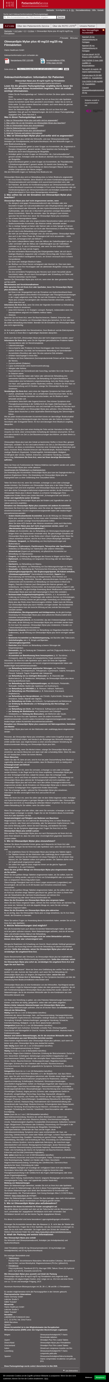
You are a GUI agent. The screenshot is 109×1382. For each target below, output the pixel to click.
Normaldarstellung (83, 10)
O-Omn (31, 31)
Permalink (65, 38)
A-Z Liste (9, 26)
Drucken (75, 38)
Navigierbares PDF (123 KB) (22, 60)
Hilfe (94, 10)
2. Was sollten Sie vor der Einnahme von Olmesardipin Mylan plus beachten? (35, 123)
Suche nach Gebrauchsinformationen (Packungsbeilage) (25, 14)
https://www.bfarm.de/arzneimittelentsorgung (53, 1232)
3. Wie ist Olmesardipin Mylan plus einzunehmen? (24, 126)
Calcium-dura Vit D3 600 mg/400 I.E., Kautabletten (92, 76)
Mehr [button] (46, 1379)
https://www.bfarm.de (20, 1196)
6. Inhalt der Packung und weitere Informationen (23, 133)
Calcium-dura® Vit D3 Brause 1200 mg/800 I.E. (92, 55)
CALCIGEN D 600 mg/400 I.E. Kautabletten (92, 82)
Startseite (50, 10)
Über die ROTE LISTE (64, 25)
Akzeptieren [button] (100, 1377)
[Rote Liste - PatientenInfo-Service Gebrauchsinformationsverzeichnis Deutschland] (26, 8)
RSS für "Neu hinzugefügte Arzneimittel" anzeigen (103, 30)
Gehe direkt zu (10, 69)
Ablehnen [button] (88, 1377)
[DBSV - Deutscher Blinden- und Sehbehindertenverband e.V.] (94, 114)
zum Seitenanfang (72, 1370)
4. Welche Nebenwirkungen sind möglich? (20, 128)
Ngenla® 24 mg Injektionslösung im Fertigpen (89, 39)
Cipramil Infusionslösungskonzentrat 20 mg (92, 90)
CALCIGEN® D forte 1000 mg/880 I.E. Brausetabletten (92, 63)
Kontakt (101, 10)
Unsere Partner (87, 26)
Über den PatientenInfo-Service (33, 26)
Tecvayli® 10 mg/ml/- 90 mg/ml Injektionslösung (91, 70)
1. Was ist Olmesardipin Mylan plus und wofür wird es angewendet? (31, 120)
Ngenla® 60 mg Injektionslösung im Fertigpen (89, 48)
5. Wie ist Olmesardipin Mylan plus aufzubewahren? (25, 131)
